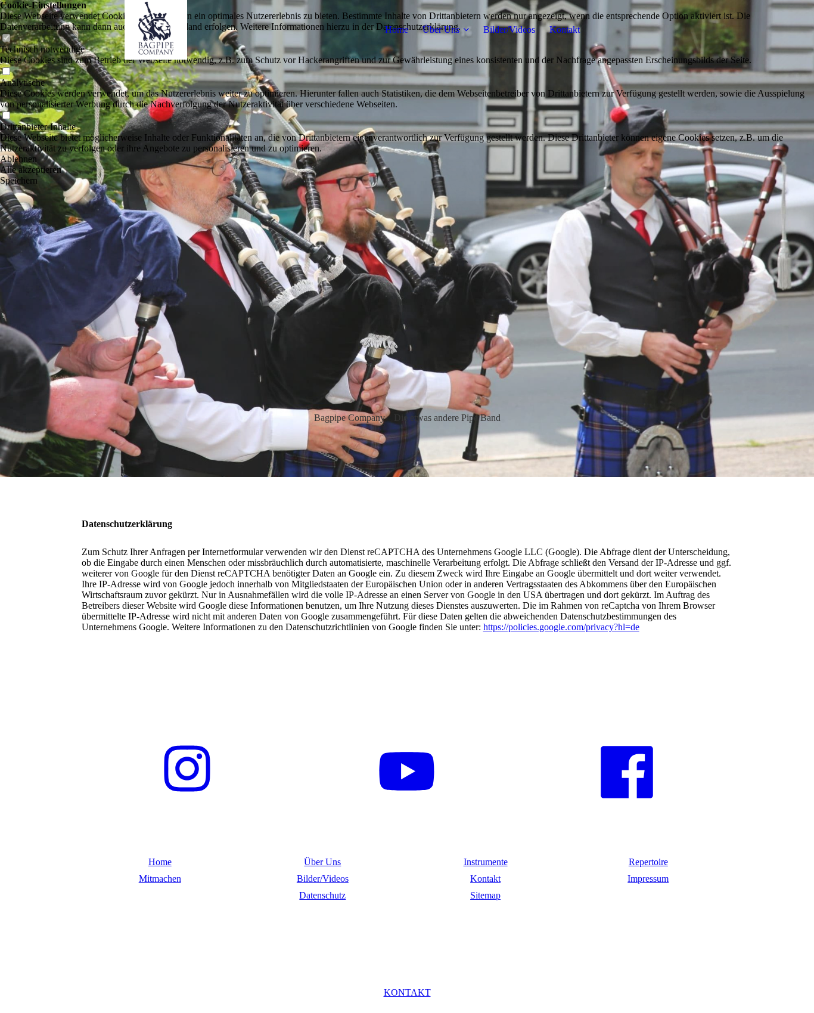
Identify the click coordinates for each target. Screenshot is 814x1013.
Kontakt (564, 29)
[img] (156, 30)
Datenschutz (322, 895)
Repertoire (648, 862)
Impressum (648, 878)
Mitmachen (160, 878)
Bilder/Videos (509, 29)
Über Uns (440, 29)
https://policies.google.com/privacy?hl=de (561, 627)
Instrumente (486, 862)
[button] (407, 159)
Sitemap (485, 895)
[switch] (6, 72)
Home (396, 29)
